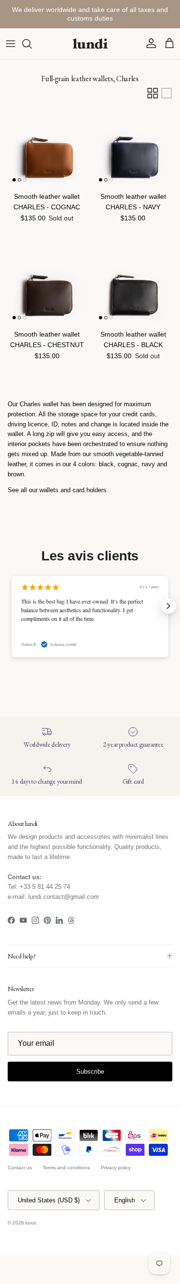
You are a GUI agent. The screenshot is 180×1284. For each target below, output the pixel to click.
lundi (30, 1222)
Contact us (20, 1167)
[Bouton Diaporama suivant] (168, 606)
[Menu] (10, 43)
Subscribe (90, 1071)
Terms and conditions (66, 1167)
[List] (166, 93)
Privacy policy (116, 1167)
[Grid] (152, 93)
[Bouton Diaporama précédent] (11, 606)
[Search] (31, 43)
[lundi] (90, 43)
